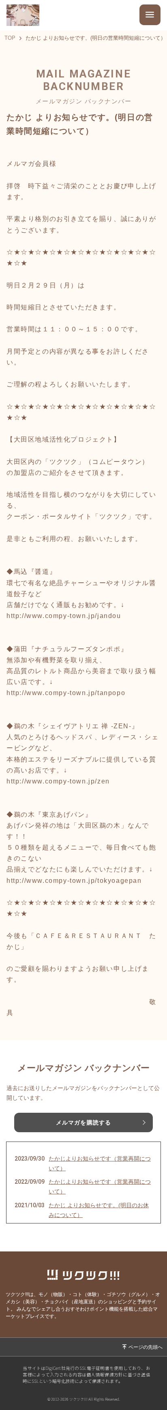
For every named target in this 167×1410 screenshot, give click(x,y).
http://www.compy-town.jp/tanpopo (65, 692)
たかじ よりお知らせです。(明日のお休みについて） (99, 1210)
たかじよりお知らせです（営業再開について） (100, 1163)
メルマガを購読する (83, 1122)
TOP (9, 38)
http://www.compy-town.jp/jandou (63, 615)
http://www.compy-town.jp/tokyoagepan (74, 880)
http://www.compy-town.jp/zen (58, 781)
